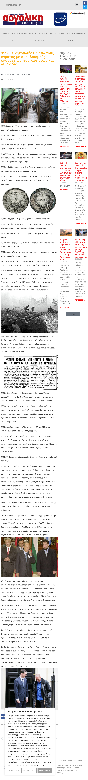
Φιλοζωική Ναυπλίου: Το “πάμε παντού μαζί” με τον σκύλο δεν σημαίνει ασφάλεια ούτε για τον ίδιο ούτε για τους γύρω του (81, 90)
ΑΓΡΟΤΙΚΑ (65, 33)
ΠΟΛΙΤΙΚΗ (14, 33)
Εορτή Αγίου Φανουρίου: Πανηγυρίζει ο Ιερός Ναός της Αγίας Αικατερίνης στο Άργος (81, 171)
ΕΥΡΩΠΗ (79, 33)
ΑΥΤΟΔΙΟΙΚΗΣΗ (27, 33)
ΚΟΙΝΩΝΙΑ (41, 33)
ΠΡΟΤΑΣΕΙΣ (71, 41)
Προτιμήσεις (14, 770)
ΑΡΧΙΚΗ (6, 33)
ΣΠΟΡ (72, 33)
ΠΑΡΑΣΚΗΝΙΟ (40, 41)
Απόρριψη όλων (29, 770)
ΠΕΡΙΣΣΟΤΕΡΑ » (65, 146)
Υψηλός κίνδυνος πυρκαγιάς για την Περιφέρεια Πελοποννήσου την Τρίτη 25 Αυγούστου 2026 (67, 250)
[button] (76, 4)
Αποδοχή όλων (44, 770)
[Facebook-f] (85, 3)
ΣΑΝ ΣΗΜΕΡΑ (9, 80)
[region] (30, 741)
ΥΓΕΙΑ (14, 41)
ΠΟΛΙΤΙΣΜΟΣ (53, 33)
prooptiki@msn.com (13, 5)
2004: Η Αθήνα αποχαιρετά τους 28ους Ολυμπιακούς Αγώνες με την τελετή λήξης (66, 171)
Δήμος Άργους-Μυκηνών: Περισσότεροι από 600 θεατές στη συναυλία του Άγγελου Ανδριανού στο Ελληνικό (66, 88)
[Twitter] (85, 7)
